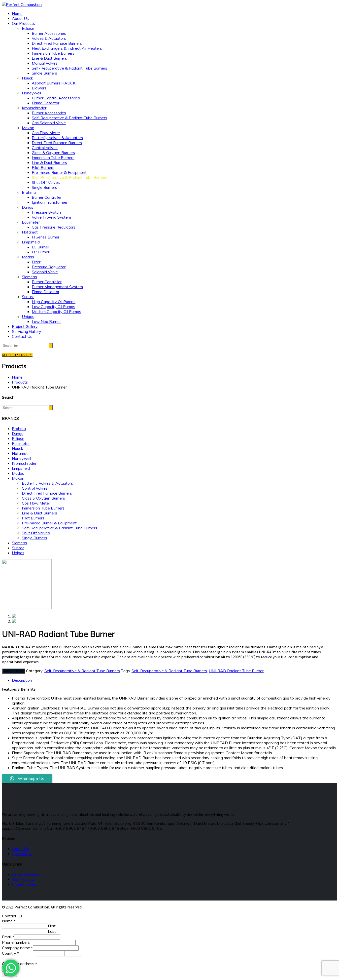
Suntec (18, 547)
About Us (20, 848)
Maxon (18, 478)
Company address (19, 963)
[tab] (174, 680)
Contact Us (22, 853)
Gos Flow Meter (36, 503)
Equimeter (21, 443)
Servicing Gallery (26, 874)
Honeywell (21, 458)
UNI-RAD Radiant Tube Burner (236, 670)
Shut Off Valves (36, 532)
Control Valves (35, 488)
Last (52, 931)
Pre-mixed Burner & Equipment (49, 522)
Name (8, 920)
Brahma (19, 428)
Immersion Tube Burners (43, 508)
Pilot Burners (33, 517)
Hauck (17, 448)
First (52, 925)
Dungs (17, 433)
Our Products (23, 879)
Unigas (18, 552)
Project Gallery (25, 884)
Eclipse (18, 438)
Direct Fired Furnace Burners (47, 493)
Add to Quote (13, 671)
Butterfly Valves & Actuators (47, 483)
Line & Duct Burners (39, 512)
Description (22, 680)
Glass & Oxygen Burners (43, 498)
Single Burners (34, 537)
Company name (17, 947)
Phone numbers (16, 942)
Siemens (19, 542)
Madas (18, 473)
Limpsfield (21, 468)
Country (10, 953)
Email (8, 936)
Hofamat (20, 453)
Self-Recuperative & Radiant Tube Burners (59, 527)
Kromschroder (24, 463)
